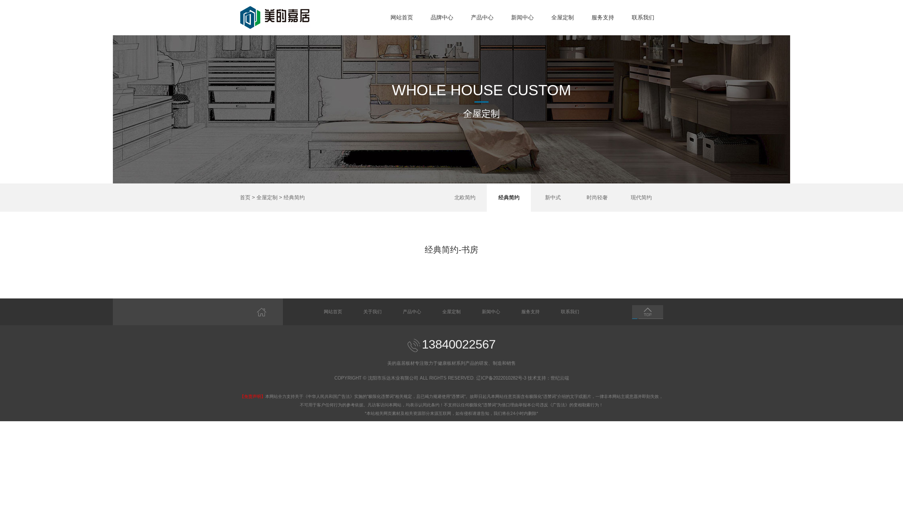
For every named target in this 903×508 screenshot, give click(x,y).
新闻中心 (522, 17)
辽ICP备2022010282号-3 (501, 378)
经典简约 (294, 197)
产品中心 (482, 17)
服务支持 (603, 17)
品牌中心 (442, 17)
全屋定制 (562, 17)
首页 (245, 197)
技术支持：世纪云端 (548, 378)
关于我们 (372, 311)
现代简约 (641, 197)
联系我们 (643, 17)
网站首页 (401, 17)
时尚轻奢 (597, 197)
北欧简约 (464, 197)
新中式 (553, 197)
